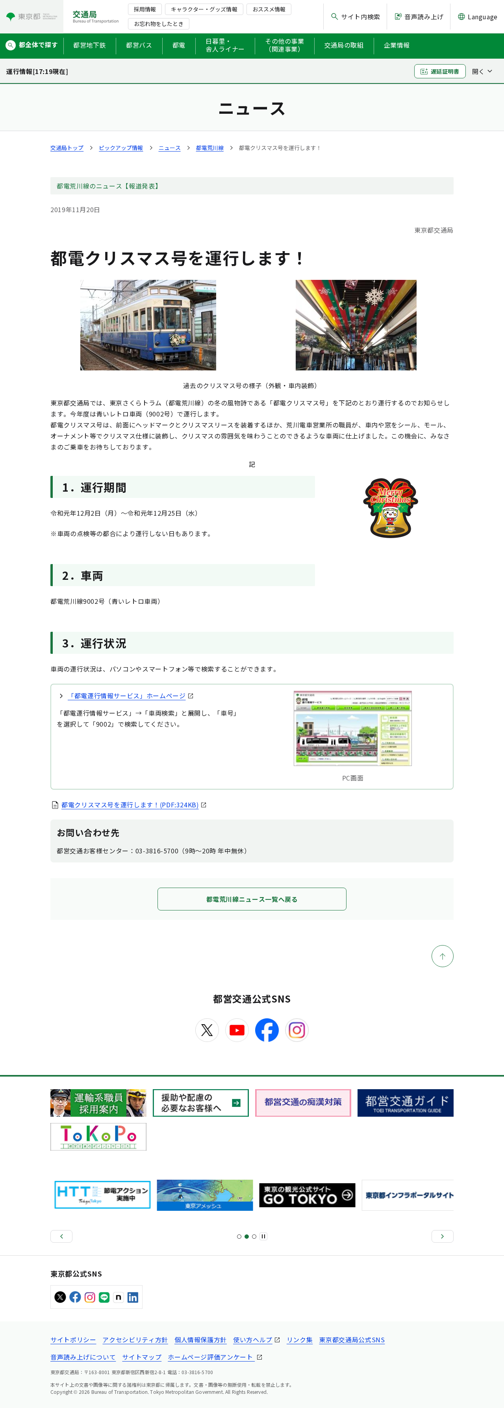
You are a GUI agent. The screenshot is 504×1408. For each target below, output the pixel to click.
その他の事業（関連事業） (284, 45)
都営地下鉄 (89, 45)
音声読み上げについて (83, 1357)
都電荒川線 (210, 148)
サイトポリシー (73, 1339)
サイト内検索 (360, 16)
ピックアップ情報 (121, 148)
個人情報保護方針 (200, 1339)
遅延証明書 (445, 71)
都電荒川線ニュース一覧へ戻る (252, 899)
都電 (178, 45)
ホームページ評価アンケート (211, 1357)
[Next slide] (443, 1236)
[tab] (239, 1236)
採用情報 (145, 9)
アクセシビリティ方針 (135, 1339)
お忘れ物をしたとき (158, 24)
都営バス (139, 45)
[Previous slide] (61, 1236)
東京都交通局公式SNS (352, 1339)
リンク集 (300, 1339)
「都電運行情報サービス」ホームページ (127, 695)
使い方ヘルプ (252, 1339)
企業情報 (397, 45)
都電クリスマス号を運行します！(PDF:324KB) (130, 804)
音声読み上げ (424, 16)
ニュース (170, 148)
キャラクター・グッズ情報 (204, 9)
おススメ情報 (268, 9)
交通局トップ (66, 148)
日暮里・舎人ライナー (225, 45)
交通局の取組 (344, 45)
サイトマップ (141, 1357)
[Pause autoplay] (263, 1236)
